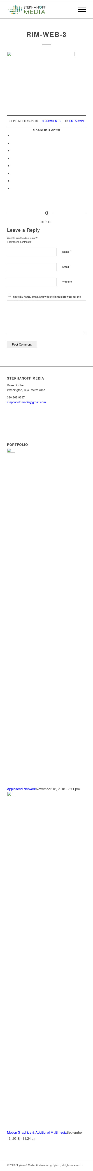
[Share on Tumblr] (13, 165)
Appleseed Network (21, 788)
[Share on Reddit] (13, 180)
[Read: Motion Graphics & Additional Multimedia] (11, 794)
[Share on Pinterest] (13, 150)
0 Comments (51, 121)
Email (66, 266)
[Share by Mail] (13, 188)
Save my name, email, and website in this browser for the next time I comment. (47, 298)
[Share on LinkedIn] (13, 158)
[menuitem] (80, 9)
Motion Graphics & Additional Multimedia (37, 1132)
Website (67, 281)
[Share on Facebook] (13, 135)
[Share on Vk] (13, 173)
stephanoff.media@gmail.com (26, 402)
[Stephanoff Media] (38, 9)
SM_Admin (76, 121)
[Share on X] (13, 143)
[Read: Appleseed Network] (11, 451)
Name (66, 251)
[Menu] (80, 9)
